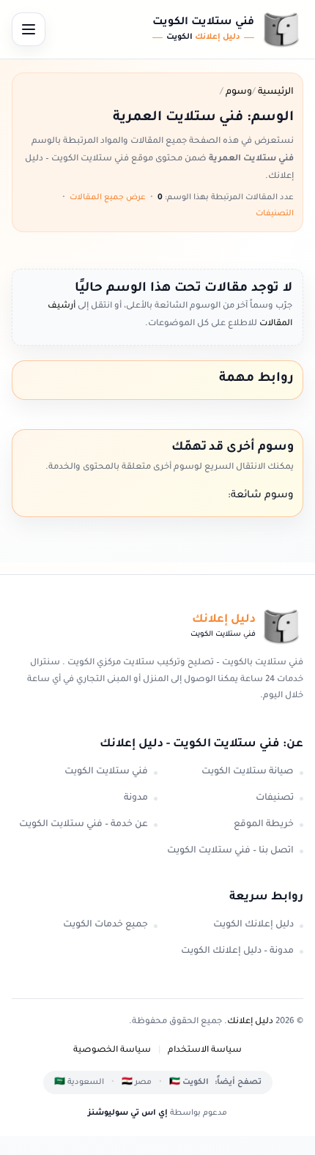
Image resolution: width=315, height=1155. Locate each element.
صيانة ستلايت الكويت (247, 772)
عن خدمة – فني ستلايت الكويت (83, 825)
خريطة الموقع (264, 825)
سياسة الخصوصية (112, 1050)
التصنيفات (275, 213)
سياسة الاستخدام (205, 1050)
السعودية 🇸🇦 (79, 1082)
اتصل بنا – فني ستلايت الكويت (230, 851)
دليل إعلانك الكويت (253, 925)
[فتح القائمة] (28, 29)
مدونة (136, 798)
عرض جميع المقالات (108, 197)
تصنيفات (275, 798)
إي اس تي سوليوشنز (128, 1113)
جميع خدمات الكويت (105, 925)
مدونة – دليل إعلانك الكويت (237, 951)
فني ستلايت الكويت (106, 772)
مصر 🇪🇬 (137, 1082)
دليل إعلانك (250, 1022)
